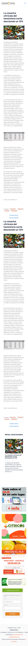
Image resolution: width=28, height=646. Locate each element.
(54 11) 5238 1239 (17, 634)
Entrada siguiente (14, 217)
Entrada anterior (14, 215)
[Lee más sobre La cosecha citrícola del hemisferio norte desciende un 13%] (14, 446)
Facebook (12, 209)
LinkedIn (7, 210)
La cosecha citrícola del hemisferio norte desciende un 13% (13, 456)
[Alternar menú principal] (25, 3)
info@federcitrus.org (14, 637)
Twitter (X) (20, 209)
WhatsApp (14, 210)
